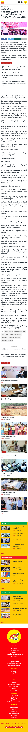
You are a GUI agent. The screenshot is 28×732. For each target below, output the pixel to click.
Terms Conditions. (23, 724)
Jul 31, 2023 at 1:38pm (13, 20)
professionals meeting (15, 334)
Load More (14, 518)
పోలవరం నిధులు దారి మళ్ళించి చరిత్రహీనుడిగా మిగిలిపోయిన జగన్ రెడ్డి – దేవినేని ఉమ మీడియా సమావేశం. (12, 75)
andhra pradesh (9, 331)
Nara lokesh (5, 334)
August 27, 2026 (7, 438)
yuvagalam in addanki (14, 337)
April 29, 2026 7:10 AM (20, 577)
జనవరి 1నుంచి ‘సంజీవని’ (6, 474)
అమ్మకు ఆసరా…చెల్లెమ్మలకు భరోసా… (18, 581)
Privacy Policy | (15, 724)
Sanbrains (25, 730)
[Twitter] (15, 727)
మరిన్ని (2, 553)
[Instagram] (18, 727)
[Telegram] (6, 727)
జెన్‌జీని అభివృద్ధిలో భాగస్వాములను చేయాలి (10, 380)
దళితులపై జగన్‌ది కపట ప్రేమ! (19, 568)
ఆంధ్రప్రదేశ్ (6, 6)
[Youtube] (21, 727)
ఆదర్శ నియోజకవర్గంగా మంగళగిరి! (17, 562)
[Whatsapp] (9, 727)
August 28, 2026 (7, 382)
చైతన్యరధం (4, 20)
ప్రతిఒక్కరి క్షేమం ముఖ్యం (6, 399)
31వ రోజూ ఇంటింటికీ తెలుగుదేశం (8, 436)
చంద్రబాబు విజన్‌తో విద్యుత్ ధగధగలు (18, 574)
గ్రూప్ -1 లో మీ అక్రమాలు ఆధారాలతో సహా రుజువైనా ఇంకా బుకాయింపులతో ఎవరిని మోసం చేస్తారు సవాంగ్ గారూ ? (14, 83)
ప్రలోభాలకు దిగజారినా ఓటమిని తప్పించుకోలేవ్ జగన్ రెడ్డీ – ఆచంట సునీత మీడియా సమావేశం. (13, 68)
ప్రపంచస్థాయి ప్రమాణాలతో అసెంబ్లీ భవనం (10, 455)
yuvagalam (4, 337)
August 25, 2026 (19, 548)
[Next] (15, 91)
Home (2, 6)
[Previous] (13, 91)
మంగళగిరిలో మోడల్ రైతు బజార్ (8, 492)
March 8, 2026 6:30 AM (20, 583)
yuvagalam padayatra (7, 340)
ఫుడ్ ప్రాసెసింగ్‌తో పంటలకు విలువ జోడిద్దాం (18, 545)
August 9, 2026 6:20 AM (20, 565)
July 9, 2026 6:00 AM (20, 569)
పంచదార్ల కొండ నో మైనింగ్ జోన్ (8, 417)
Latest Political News (20, 331)
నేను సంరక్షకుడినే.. (5, 511)
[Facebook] (12, 727)
